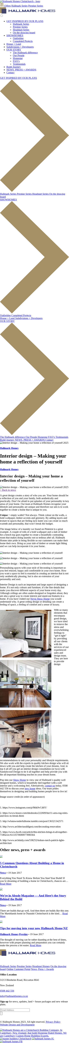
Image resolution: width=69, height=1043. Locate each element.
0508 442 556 (7, 990)
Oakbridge (18, 38)
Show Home (19, 780)
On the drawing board (24, 32)
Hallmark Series (19, 5)
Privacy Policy (53, 1021)
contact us (50, 785)
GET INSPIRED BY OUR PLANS (24, 21)
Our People (18, 55)
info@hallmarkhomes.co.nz (14, 996)
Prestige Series (35, 5)
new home (30, 788)
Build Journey (13, 67)
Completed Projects (23, 41)
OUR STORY (13, 49)
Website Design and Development (17, 1024)
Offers (7, 5)
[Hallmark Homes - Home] (27, 12)
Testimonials (19, 64)
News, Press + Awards (42, 969)
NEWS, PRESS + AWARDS (21, 69)
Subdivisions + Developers (20, 47)
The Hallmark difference (25, 52)
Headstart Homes (41, 966)
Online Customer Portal (18, 969)
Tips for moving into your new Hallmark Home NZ (34, 928)
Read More (5, 883)
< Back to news (8, 490)
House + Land (13, 44)
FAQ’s (16, 61)
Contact (10, 72)
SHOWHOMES (14, 35)
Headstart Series (21, 29)
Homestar (18, 58)
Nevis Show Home (40, 598)
